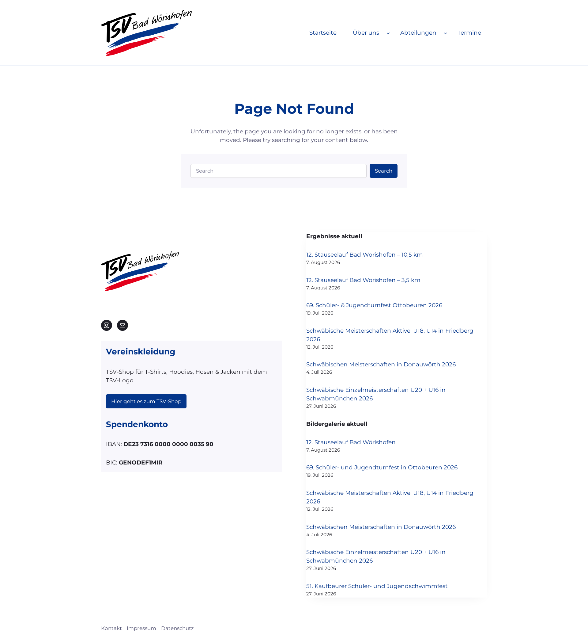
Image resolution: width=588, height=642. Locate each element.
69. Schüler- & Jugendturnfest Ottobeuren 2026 (374, 305)
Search (383, 171)
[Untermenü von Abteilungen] (445, 32)
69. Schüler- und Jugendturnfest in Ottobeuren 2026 (382, 467)
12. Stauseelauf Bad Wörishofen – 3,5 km (363, 280)
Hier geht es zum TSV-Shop (146, 401)
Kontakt (111, 628)
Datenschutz (177, 628)
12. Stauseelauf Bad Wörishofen (351, 442)
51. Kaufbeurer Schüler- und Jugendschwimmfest (377, 586)
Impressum (141, 628)
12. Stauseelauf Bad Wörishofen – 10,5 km (364, 254)
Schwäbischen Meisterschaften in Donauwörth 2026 (381, 364)
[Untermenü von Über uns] (388, 32)
